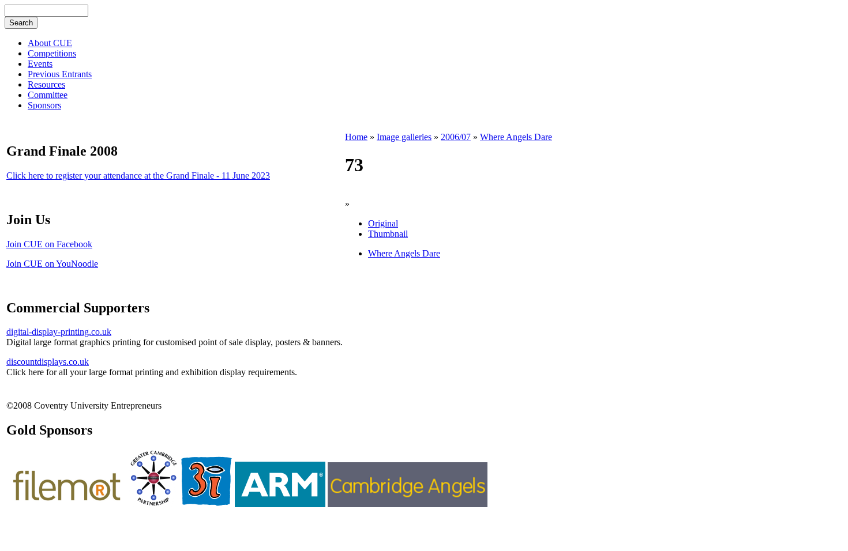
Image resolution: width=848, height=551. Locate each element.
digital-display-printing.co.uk (58, 332)
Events (40, 64)
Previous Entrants (60, 74)
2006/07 (456, 137)
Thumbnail (388, 234)
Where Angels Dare (516, 137)
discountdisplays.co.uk (47, 362)
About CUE (50, 43)
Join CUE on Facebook (49, 244)
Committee (47, 95)
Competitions (52, 53)
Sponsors (44, 105)
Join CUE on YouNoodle (52, 264)
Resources (46, 84)
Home (356, 137)
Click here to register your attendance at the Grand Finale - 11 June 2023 (138, 175)
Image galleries (404, 137)
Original (383, 223)
